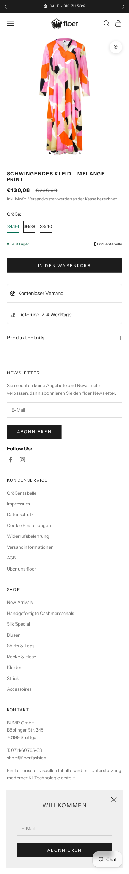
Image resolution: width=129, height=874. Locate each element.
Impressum (18, 504)
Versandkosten (42, 198)
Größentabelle (109, 244)
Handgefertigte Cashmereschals (40, 613)
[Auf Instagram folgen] (22, 459)
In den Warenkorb (64, 265)
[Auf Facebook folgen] (10, 459)
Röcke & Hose (21, 656)
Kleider (14, 667)
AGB (11, 558)
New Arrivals (20, 602)
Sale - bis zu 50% (67, 6)
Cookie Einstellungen (29, 525)
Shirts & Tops (20, 645)
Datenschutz (20, 514)
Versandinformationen (30, 547)
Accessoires (19, 689)
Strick (13, 678)
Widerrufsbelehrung (28, 536)
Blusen (14, 635)
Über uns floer (21, 569)
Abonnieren (64, 850)
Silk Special (18, 624)
